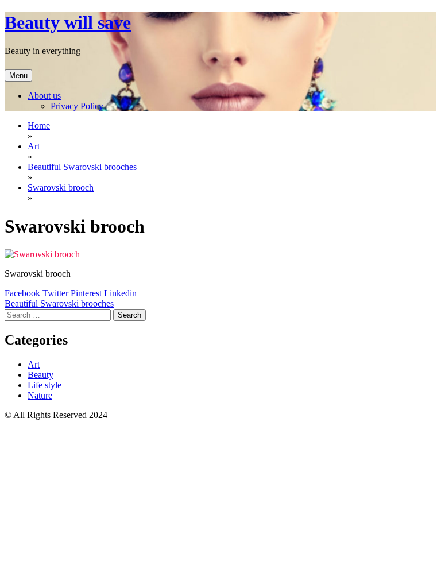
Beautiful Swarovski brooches (59, 303)
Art (34, 364)
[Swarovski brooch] (42, 254)
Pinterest (86, 293)
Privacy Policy (77, 106)
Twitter (55, 293)
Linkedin (120, 293)
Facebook (22, 293)
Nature (40, 395)
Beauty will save (68, 22)
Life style (44, 385)
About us (44, 95)
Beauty (40, 375)
